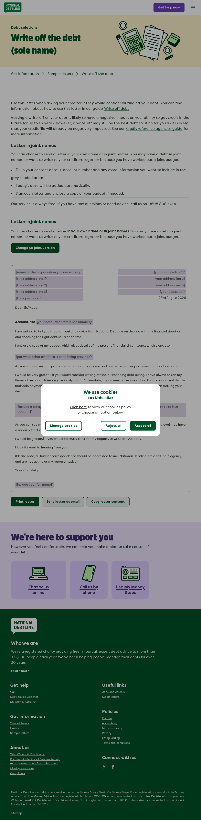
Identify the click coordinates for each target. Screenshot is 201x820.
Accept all (143, 426)
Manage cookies (63, 426)
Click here (78, 407)
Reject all (113, 426)
